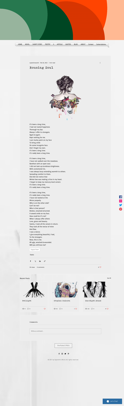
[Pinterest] (120, 209)
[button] (108, 46)
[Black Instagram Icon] (62, 354)
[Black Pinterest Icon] (68, 354)
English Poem (35, 249)
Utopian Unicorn (62, 301)
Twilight (26, 301)
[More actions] (100, 62)
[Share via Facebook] (30, 261)
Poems (32, 254)
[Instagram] (120, 201)
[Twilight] (34, 289)
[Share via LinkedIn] (40, 261)
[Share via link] (45, 261)
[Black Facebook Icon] (59, 354)
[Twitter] (120, 205)
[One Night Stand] (97, 289)
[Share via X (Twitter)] (35, 261)
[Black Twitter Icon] (65, 354)
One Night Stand (93, 301)
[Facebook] (120, 196)
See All (109, 278)
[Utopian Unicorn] (65, 289)
